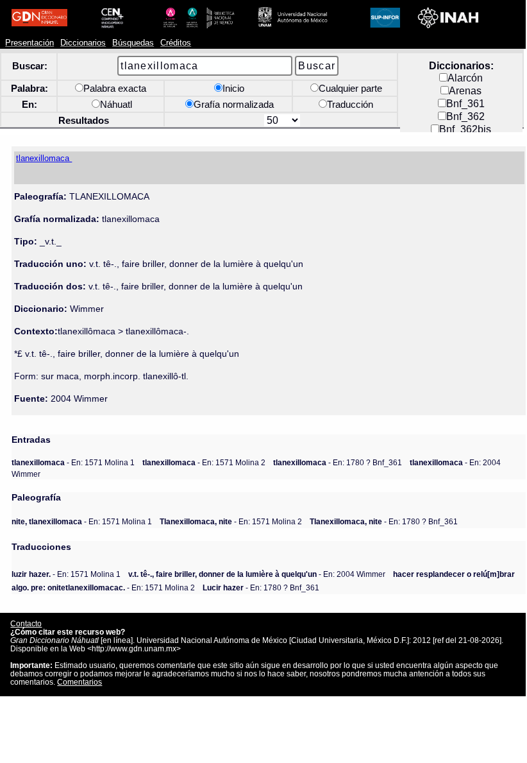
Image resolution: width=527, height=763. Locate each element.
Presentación (29, 43)
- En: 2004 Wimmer (256, 574)
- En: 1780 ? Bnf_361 (337, 462)
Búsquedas (133, 43)
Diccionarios (83, 43)
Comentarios (79, 682)
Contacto (26, 623)
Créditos (175, 43)
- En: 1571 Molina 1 (73, 462)
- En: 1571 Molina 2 (203, 462)
